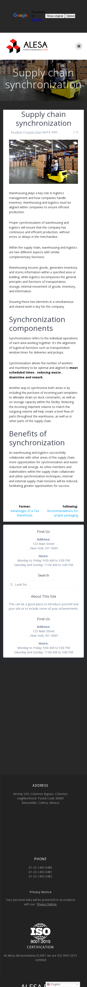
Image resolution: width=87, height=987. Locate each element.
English (55, 984)
